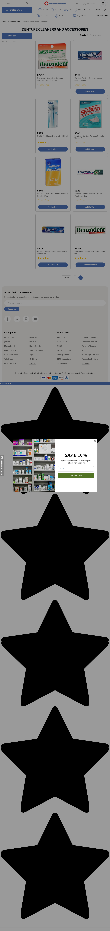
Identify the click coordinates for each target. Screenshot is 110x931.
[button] (2, 465)
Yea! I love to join (76, 475)
